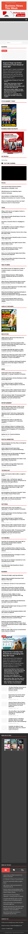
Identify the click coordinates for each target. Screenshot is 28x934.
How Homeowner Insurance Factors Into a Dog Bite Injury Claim (13, 232)
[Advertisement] (14, 31)
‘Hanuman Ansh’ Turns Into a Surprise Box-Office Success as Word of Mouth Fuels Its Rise (12, 414)
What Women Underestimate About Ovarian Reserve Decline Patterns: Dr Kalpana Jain (13, 282)
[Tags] (14, 870)
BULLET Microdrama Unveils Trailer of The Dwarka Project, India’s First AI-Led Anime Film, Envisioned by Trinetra (12, 408)
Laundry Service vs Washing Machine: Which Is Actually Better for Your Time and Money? (18, 720)
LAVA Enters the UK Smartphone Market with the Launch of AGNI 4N (13, 611)
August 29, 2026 (6, 214)
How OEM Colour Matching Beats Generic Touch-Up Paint (12, 565)
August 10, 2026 (6, 261)
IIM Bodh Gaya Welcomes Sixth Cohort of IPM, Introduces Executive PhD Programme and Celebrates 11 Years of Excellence (13, 356)
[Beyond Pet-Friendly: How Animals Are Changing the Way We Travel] (14, 648)
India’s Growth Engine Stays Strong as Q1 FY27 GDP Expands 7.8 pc (13, 606)
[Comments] (22, 870)
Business (4, 47)
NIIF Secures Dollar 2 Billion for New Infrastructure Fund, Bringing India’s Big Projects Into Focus (14, 91)
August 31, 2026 (6, 279)
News (3, 369)
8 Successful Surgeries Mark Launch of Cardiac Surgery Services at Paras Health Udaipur (12, 300)
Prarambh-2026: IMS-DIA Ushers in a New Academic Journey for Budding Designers (12, 350)
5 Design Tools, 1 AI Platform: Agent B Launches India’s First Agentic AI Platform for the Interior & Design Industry (13, 480)
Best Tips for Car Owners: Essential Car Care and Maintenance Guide (13, 560)
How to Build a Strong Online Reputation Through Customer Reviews (12, 464)
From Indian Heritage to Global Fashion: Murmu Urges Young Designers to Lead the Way (13, 385)
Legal (3, 207)
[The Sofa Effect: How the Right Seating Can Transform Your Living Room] (4, 713)
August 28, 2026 (6, 545)
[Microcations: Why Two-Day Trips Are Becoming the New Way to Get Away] (14, 746)
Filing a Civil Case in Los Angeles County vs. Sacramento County (13, 211)
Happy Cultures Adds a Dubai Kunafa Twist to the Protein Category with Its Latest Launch (13, 390)
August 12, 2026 (6, 245)
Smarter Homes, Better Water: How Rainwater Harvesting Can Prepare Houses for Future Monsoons (17, 704)
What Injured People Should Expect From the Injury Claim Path (13, 217)
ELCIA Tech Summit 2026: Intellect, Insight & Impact (13, 474)
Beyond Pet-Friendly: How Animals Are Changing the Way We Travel (13, 654)
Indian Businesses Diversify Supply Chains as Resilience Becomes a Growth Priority (13, 617)
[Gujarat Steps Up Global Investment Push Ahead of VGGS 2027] (14, 59)
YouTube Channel (9, 163)
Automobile (5, 538)
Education (5, 334)
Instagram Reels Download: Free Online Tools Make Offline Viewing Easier (13, 459)
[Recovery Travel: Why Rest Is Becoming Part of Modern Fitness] (14, 741)
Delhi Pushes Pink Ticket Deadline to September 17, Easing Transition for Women (13, 373)
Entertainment (6, 403)
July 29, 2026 (5, 568)
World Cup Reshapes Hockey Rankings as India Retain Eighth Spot (14, 378)
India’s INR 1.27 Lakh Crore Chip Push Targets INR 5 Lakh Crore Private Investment (13, 498)
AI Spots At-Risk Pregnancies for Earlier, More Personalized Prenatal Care (13, 287)
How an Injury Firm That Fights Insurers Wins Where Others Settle (13, 243)
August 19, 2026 (6, 224)
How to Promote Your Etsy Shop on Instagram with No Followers (13, 443)
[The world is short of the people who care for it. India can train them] (20, 805)
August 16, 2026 (6, 562)
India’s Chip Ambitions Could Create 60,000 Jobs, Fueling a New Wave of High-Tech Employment (12, 487)
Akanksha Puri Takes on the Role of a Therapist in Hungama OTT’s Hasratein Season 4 (12, 421)
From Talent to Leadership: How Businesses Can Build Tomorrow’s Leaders (13, 95)
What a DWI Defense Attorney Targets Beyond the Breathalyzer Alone (11, 248)
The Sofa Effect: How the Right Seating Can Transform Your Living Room (17, 712)
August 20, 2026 (6, 456)
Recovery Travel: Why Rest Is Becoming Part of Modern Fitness (13, 675)
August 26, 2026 (6, 219)
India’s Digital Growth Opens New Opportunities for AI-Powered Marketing (12, 448)
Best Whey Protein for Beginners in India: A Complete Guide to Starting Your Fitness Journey (13, 270)
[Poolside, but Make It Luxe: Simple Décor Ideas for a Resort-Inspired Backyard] (4, 728)
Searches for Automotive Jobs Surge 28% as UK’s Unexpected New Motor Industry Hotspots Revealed (13, 543)
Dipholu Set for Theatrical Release (10, 434)
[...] (13, 77)
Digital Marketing (7, 439)
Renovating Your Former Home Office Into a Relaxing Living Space (17, 696)
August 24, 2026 (6, 446)
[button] (26, 19)
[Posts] (5, 870)
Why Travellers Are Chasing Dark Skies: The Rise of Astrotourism (13, 682)
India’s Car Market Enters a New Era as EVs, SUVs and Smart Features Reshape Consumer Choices (13, 549)
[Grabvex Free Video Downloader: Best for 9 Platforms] (7, 746)
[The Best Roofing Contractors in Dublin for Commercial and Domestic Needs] (4, 689)
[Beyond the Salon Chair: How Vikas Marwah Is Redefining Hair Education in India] (14, 805)
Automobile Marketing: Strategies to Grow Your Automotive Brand (13, 555)
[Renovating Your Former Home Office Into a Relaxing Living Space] (4, 696)
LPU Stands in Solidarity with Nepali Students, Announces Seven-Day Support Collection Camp (13, 363)
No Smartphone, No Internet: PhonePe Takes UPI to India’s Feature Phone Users (13, 493)
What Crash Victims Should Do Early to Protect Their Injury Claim (14, 238)
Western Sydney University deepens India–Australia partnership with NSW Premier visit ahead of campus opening (13, 344)
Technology (5, 470)
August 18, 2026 (6, 235)
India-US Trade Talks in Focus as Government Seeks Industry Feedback (13, 630)
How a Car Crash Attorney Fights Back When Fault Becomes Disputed (13, 253)
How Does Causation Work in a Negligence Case (12, 222)
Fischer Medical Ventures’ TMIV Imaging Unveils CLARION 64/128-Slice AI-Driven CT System (12, 276)
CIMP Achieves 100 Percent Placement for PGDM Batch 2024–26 (12, 338)
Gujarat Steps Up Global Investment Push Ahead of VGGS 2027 (13, 65)
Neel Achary (4, 160)
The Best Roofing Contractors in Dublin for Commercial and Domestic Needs (17, 689)
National (4, 504)
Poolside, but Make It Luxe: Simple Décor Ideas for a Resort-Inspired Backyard (17, 728)
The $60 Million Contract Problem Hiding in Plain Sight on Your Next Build (12, 227)
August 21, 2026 (6, 451)
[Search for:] (14, 42)
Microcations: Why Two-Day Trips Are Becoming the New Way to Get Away (14, 679)
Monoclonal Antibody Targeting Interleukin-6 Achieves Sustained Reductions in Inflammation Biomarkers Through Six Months (13, 293)
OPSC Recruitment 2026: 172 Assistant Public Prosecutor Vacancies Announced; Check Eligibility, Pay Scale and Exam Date (13, 396)
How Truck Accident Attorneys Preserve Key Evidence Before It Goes (13, 259)
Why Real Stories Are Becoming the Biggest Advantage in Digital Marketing (13, 454)
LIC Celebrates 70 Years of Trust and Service (14, 80)
